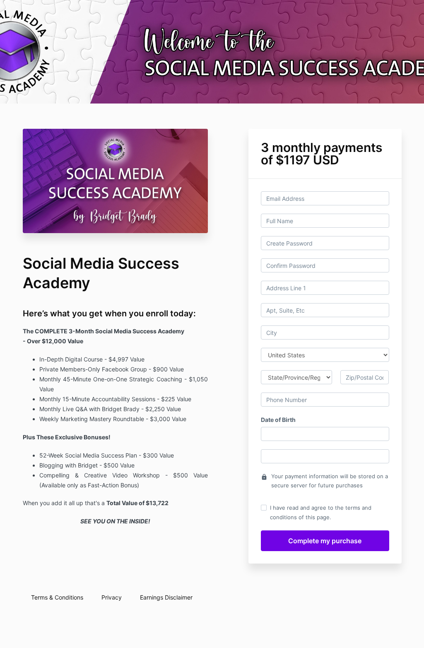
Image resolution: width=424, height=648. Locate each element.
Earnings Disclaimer (166, 597)
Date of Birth (278, 419)
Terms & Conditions (57, 597)
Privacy (111, 597)
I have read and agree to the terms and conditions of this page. (320, 512)
